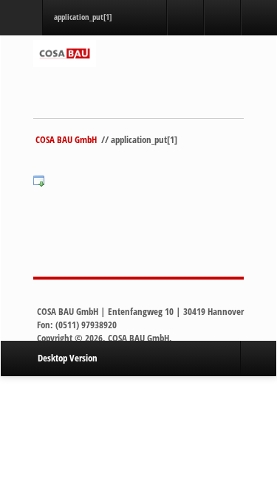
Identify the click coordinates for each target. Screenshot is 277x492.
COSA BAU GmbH (65, 139)
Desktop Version (68, 357)
